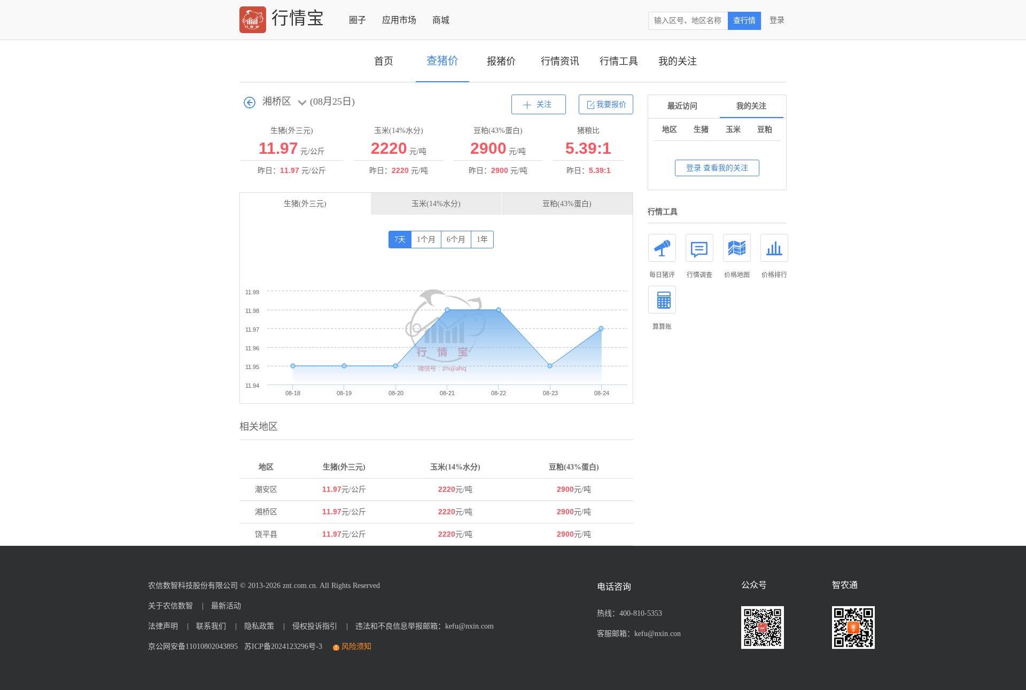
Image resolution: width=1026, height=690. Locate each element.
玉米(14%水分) (436, 204)
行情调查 (699, 275)
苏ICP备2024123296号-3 (281, 646)
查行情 (744, 21)
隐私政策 (259, 626)
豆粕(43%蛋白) (567, 204)
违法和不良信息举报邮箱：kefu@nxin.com (424, 626)
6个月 (456, 240)
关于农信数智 (170, 606)
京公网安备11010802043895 (193, 646)
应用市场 (399, 20)
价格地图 (737, 275)
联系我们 (211, 626)
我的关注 (677, 61)
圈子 (357, 20)
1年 (482, 240)
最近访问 (682, 106)
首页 (383, 61)
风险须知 (356, 646)
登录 (777, 20)
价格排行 (774, 275)
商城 (440, 20)
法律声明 (163, 626)
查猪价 (442, 61)
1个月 (426, 240)
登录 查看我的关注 (717, 168)
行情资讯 (560, 61)
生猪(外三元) (305, 204)
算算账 (662, 327)
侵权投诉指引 (314, 626)
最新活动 (226, 606)
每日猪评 (662, 275)
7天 (400, 240)
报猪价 (501, 61)
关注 (544, 104)
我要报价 (611, 104)
